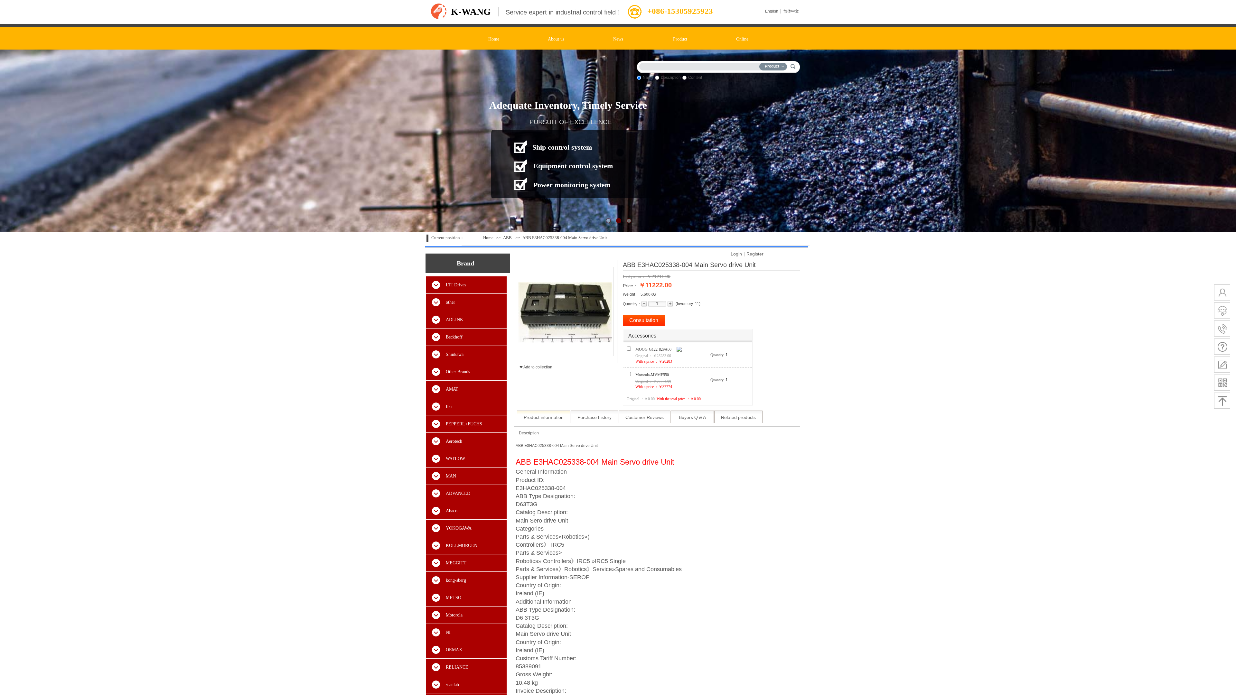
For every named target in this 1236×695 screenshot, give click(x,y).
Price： (630, 285)
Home (488, 237)
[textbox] (700, 65)
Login (736, 253)
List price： (634, 276)
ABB (507, 237)
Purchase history (594, 417)
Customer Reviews (644, 417)
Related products (738, 417)
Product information (544, 417)
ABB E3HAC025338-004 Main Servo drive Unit (564, 237)
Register (754, 253)
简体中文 (791, 11)
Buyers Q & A (692, 417)
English (771, 11)
